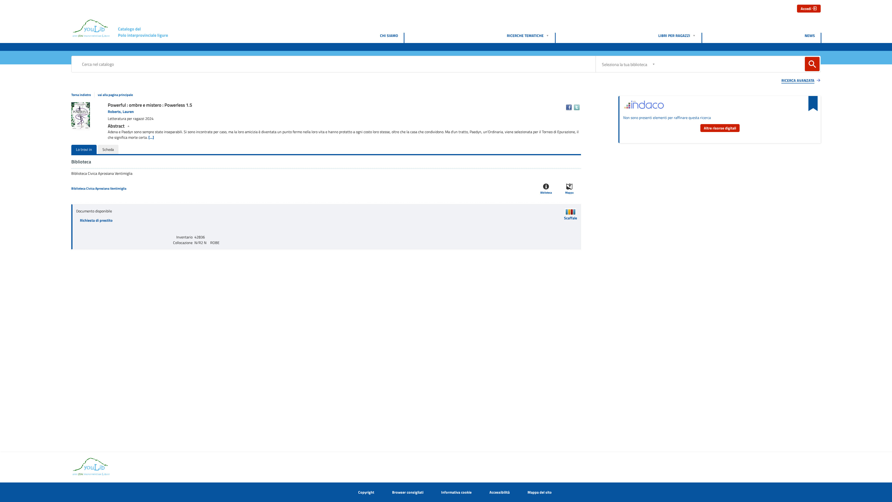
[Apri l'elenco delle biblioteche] (653, 64)
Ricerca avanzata (797, 80)
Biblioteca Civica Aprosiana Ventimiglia (98, 188)
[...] (151, 137)
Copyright (366, 492)
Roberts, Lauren (121, 111)
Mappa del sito (540, 492)
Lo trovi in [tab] (84, 149)
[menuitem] (392, 35)
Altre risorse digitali (720, 128)
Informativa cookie (456, 492)
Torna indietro (81, 94)
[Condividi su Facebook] (569, 107)
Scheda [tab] (108, 149)
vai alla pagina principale (115, 94)
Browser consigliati (407, 492)
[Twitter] (577, 107)
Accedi (806, 8)
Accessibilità (499, 492)
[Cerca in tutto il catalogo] (812, 64)
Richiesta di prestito (96, 220)
